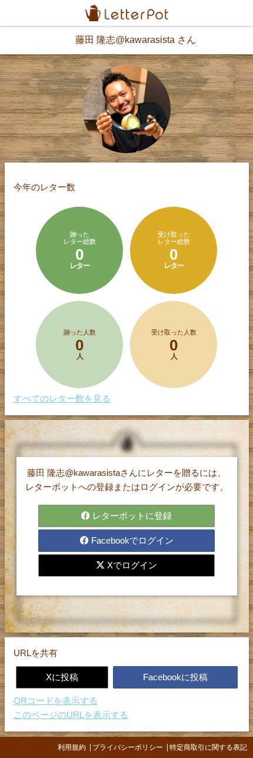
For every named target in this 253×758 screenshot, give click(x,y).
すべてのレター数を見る (62, 398)
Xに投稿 (62, 677)
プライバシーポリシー (127, 747)
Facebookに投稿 (175, 677)
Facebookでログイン (131, 540)
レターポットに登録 (131, 516)
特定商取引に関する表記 (208, 747)
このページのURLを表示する (71, 715)
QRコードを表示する (56, 701)
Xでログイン (131, 565)
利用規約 (72, 747)
